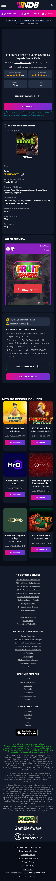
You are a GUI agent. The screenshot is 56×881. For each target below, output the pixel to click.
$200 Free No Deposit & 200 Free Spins (28, 640)
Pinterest (28, 725)
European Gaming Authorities (28, 847)
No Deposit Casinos (28, 604)
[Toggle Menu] (3, 5)
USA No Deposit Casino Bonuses (28, 580)
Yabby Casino (28, 667)
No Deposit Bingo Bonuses (28, 607)
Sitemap (28, 699)
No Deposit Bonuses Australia (28, 597)
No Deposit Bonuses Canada (28, 600)
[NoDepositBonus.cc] (28, 5)
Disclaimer (27, 869)
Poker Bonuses (28, 621)
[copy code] (38, 96)
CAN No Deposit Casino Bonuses (28, 586)
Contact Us (28, 689)
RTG (6, 227)
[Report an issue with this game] (8, 249)
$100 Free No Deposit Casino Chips (28, 643)
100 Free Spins (28, 657)
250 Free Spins (28, 653)
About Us (28, 686)
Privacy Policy (28, 862)
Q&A (28, 679)
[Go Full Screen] (13, 249)
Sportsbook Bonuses (28, 617)
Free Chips (32, 13)
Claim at (28, 106)
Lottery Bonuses (28, 614)
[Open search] (52, 5)
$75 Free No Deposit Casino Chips (28, 646)
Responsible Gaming (28, 851)
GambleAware (28, 693)
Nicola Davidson (23, 63)
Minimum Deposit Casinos (28, 660)
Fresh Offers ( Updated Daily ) (28, 624)
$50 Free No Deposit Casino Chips (28, 650)
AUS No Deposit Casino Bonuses (28, 583)
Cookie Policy (28, 866)
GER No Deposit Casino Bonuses (28, 590)
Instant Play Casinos (28, 663)
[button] (28, 271)
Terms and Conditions (28, 858)
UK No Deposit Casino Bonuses (28, 593)
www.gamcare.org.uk (28, 696)
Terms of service (28, 855)
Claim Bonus (28, 376)
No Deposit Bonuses (28, 610)
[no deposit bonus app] (28, 738)
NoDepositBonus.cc (13, 746)
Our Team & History (28, 682)
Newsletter (28, 715)
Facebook (28, 718)
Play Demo (30, 290)
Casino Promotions (28, 636)
